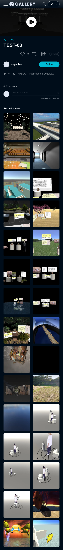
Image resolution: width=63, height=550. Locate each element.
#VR (6, 40)
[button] (44, 4)
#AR (13, 40)
